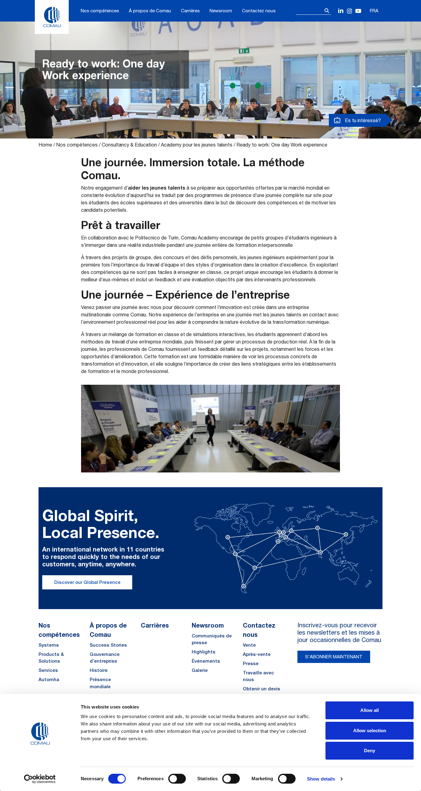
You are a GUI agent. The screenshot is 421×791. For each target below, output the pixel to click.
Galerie (200, 670)
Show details (321, 778)
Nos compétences (100, 10)
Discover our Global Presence (87, 582)
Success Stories (108, 645)
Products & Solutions (51, 658)
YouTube (358, 11)
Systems (49, 645)
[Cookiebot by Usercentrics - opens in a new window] (40, 779)
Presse (251, 663)
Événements (206, 661)
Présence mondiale (100, 683)
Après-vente (257, 654)
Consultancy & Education (129, 144)
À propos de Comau (150, 10)
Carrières (190, 10)
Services (48, 670)
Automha (49, 679)
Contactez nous (259, 10)
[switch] (177, 779)
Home (45, 144)
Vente (249, 645)
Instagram (350, 11)
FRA (374, 10)
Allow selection (369, 730)
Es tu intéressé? (362, 120)
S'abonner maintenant (333, 656)
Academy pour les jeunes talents (196, 144)
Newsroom (221, 10)
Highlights (203, 651)
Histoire (99, 670)
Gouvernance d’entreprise (105, 658)
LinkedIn (341, 11)
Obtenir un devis (261, 688)
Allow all (369, 710)
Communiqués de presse (212, 639)
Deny (369, 750)
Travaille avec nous (258, 676)
